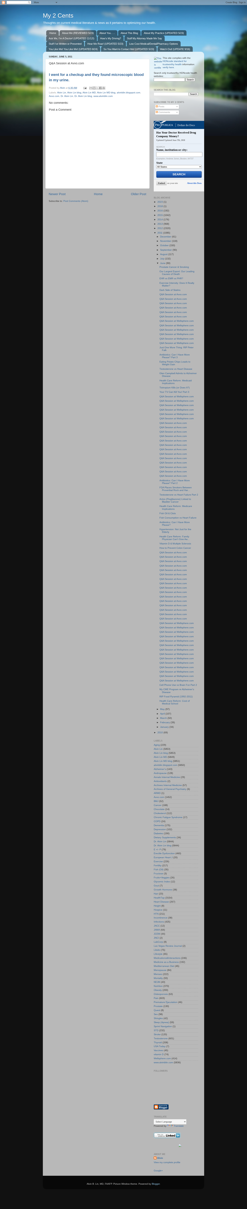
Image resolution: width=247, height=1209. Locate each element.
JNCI (156, 938)
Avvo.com (54, 96)
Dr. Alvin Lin (67, 96)
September (166, 250)
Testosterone (161, 1038)
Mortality (158, 978)
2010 (160, 732)
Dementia (159, 825)
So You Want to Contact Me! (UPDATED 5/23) (129, 49)
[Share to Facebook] (100, 88)
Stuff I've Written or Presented (65, 43)
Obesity (158, 990)
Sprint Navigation (163, 1026)
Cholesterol (160, 813)
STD (156, 1030)
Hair (156, 893)
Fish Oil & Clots (167, 513)
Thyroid (158, 1042)
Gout (156, 885)
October (164, 245)
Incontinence (160, 917)
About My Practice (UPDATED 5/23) (164, 33)
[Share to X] (97, 88)
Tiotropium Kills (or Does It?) (174, 387)
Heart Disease (161, 902)
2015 (160, 215)
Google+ (158, 1170)
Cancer (157, 805)
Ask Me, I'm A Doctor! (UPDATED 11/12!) (71, 38)
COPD (157, 821)
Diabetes (158, 833)
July (162, 258)
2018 (160, 206)
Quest (157, 1010)
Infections (159, 922)
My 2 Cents (58, 15)
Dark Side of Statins (169, 290)
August (164, 254)
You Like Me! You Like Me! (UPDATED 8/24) (73, 49)
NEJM (157, 982)
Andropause (160, 773)
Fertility (157, 865)
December (166, 236)
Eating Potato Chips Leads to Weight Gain (174, 363)
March (164, 718)
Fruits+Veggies (162, 877)
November (166, 241)
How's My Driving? (110, 38)
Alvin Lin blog (74, 92)
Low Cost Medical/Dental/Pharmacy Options (153, 43)
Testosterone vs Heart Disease (175, 369)
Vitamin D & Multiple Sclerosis (175, 543)
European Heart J (163, 857)
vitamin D (159, 1054)
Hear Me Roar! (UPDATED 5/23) (105, 43)
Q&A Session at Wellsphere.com (176, 321)
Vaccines (158, 1050)
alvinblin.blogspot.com (128, 92)
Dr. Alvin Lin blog (83, 96)
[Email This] (91, 88)
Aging (157, 745)
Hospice (158, 910)
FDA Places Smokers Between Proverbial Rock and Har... (175, 488)
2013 (160, 224)
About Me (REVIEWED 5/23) (78, 33)
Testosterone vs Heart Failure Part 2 (178, 495)
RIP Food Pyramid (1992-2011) (176, 696)
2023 (160, 202)
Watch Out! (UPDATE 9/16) (175, 49)
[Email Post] (84, 88)
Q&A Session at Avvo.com (173, 294)
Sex (156, 1014)
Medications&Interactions (167, 958)
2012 (160, 228)
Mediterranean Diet (164, 966)
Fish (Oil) (158, 869)
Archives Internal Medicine (168, 785)
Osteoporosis (161, 994)
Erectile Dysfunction (164, 853)
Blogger (156, 1184)
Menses (158, 974)
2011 (160, 233)
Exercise (158, 861)
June (163, 263)
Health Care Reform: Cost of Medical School (174, 702)
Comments (164, 112)
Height (157, 906)
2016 (160, 210)
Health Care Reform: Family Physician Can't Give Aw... (174, 538)
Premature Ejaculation (165, 1002)
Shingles (158, 1018)
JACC (157, 926)
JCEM (157, 934)
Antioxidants (160, 781)
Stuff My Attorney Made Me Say (144, 38)
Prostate (158, 1006)
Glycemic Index (162, 881)
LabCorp (158, 942)
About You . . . (107, 33)
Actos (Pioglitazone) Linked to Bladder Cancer (175, 500)
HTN (156, 914)
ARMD (157, 793)
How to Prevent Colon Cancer (175, 548)
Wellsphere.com (162, 1058)
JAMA (157, 930)
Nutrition (158, 986)
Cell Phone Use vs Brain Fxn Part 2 (178, 685)
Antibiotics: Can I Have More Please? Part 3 (174, 356)
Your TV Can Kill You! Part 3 (174, 392)
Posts (161, 106)
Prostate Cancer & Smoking (174, 267)
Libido (157, 950)
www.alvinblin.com (103, 96)
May (162, 709)
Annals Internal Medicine (167, 777)
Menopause (160, 970)
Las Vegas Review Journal (168, 946)
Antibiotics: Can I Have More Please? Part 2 (174, 481)
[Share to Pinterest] (103, 88)
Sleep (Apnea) (161, 1022)
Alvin (160, 1158)
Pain (156, 998)
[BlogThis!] (94, 88)
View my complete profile (167, 1162)
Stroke (157, 1034)
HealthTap (159, 898)
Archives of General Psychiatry (170, 789)
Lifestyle (158, 954)
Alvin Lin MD (89, 92)
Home (52, 33)
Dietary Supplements (165, 837)
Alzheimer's (160, 769)
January (164, 727)
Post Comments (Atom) (75, 201)
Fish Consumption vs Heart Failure (177, 518)
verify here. (169, 67)
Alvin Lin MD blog (106, 92)
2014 (160, 219)
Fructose (158, 873)
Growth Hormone (163, 889)
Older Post (138, 194)
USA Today (160, 1046)
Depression (160, 829)
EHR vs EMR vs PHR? (171, 278)
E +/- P (157, 849)
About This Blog (129, 33)
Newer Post (57, 194)
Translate (179, 1126)
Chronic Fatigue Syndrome (168, 817)
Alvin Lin (61, 92)
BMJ (156, 801)
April (163, 713)
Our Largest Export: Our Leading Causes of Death (176, 272)
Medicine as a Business (166, 962)
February (165, 722)
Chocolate (159, 809)
